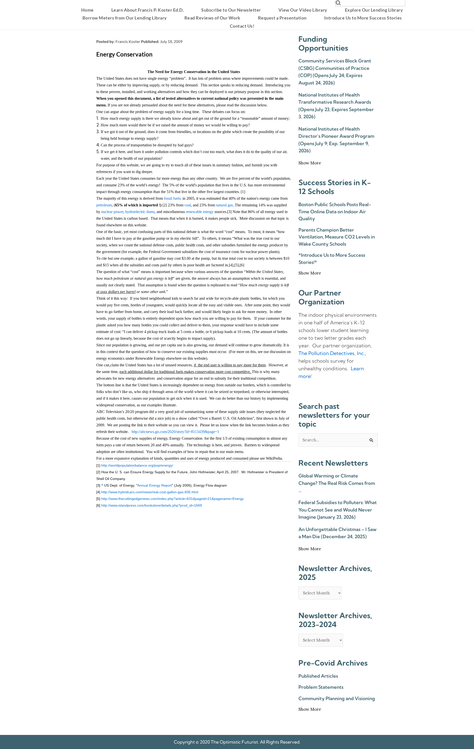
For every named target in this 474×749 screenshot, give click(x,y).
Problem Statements (320, 687)
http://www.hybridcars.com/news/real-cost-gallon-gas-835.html (149, 492)
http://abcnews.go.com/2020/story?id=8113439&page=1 (175, 432)
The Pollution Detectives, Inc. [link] (331, 353)
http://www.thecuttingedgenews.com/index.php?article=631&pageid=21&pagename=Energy (172, 499)
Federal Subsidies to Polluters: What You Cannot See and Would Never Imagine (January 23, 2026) (337, 509)
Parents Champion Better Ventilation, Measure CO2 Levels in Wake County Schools (336, 237)
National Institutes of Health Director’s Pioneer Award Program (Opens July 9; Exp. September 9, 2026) (336, 140)
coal (187, 205)
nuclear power (112, 212)
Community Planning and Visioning (336, 698)
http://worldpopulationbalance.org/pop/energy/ (137, 465)
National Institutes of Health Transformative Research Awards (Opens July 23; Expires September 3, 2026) (336, 105)
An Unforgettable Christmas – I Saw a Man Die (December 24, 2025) (337, 532)
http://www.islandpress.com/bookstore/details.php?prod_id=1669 (151, 505)
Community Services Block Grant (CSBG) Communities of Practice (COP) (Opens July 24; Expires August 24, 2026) (334, 71)
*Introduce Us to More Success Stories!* (331, 258)
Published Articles (318, 676)
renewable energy (200, 212)
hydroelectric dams (140, 212)
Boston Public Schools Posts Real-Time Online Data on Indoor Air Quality (334, 211)
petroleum (104, 205)
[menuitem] (87, 10)
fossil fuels (172, 198)
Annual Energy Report (154, 485)
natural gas (224, 205)
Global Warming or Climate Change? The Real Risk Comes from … (336, 483)
